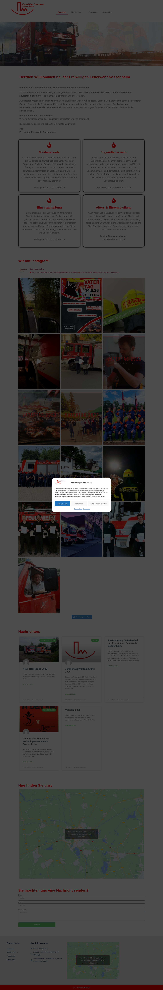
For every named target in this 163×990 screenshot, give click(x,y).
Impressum (86, 509)
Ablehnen (79, 504)
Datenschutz (78, 509)
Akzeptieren (62, 504)
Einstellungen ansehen (98, 504)
